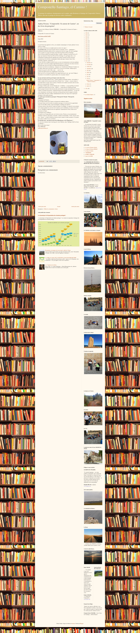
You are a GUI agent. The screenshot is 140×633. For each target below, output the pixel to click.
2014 (86, 57)
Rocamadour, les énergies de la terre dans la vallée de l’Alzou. (58, 250)
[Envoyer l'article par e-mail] (47, 161)
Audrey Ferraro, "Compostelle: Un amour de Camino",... (93, 81)
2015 (86, 55)
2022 (86, 41)
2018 (86, 49)
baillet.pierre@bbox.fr (43, 128)
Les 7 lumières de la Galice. (51, 265)
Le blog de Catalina (89, 151)
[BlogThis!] (51, 161)
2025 (86, 35)
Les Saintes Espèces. (89, 94)
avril (88, 78)
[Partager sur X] (52, 161)
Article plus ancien (75, 206)
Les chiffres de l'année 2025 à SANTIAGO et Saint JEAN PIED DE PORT (60, 257)
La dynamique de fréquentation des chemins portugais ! (52, 215)
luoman (73, 623)
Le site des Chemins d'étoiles (91, 147)
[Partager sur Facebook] (54, 161)
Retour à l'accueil (88, 27)
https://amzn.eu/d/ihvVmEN (44, 36)
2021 (86, 43)
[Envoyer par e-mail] (49, 161)
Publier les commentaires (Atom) (51, 209)
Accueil (58, 206)
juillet (88, 72)
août (88, 70)
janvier (88, 86)
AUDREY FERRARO (89, 154)
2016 (86, 53)
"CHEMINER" (88, 152)
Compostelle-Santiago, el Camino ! (62, 7)
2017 (86, 51)
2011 (86, 88)
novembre (89, 64)
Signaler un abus (88, 98)
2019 (86, 47)
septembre (89, 68)
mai (88, 76)
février (88, 84)
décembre (89, 62)
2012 (86, 61)
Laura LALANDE (89, 156)
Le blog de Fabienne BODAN (91, 149)
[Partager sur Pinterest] (55, 161)
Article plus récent (42, 206)
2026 (86, 33)
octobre (88, 66)
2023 (86, 39)
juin (88, 74)
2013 (86, 59)
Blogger (81, 623)
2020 (86, 45)
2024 (86, 37)
